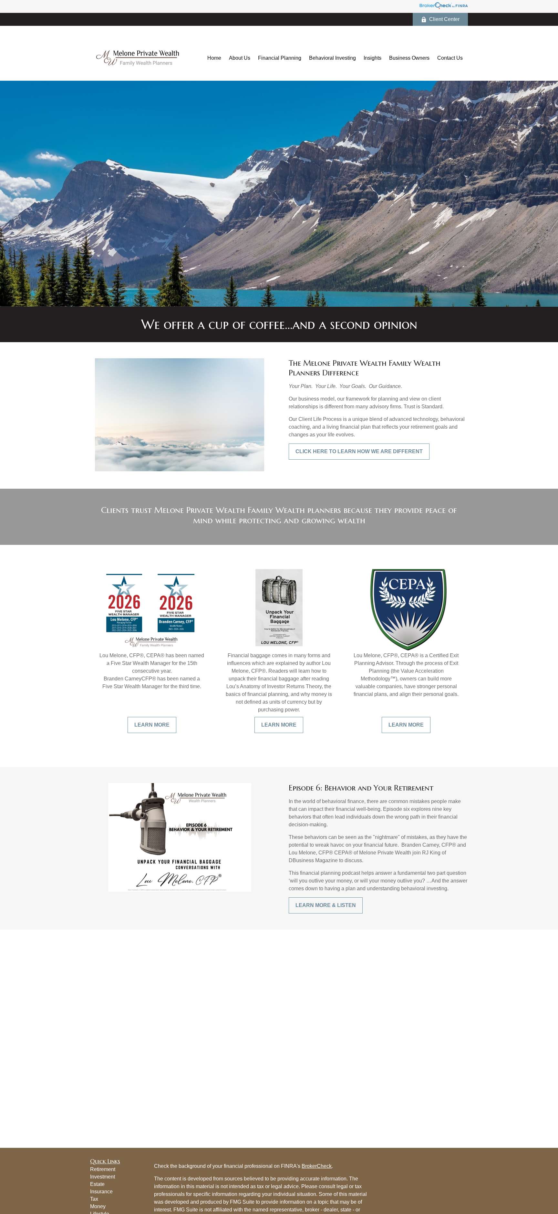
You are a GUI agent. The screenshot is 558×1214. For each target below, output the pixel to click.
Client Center (444, 19)
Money (98, 1206)
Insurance (101, 1191)
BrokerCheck (317, 1166)
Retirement (102, 1169)
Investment (102, 1176)
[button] (214, 58)
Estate (97, 1184)
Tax (94, 1199)
